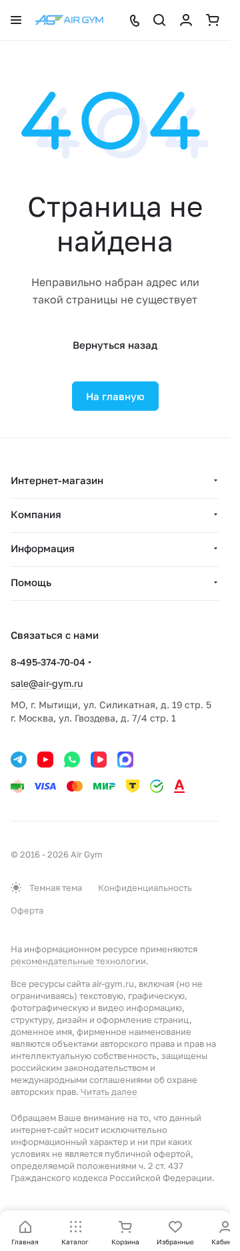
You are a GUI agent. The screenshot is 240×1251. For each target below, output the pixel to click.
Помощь (31, 582)
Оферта (27, 910)
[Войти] (186, 20)
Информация (43, 548)
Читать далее (109, 1091)
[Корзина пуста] (212, 20)
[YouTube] (45, 760)
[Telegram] (19, 760)
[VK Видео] (99, 760)
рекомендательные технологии (78, 961)
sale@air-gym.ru (47, 683)
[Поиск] (159, 20)
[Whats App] (72, 760)
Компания (36, 514)
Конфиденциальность (145, 887)
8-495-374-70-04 (48, 662)
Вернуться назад (115, 345)
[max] (125, 760)
